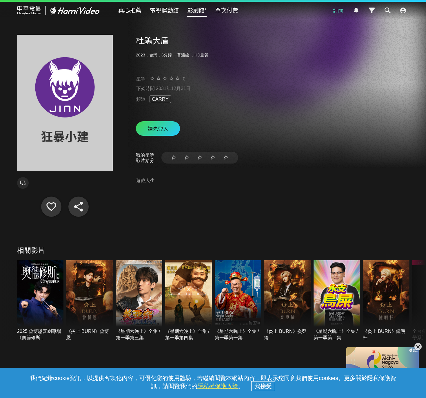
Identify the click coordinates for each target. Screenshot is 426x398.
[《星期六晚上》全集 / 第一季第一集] (238, 300)
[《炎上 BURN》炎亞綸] (287, 300)
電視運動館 (164, 10)
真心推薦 (129, 10)
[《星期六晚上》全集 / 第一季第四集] (188, 300)
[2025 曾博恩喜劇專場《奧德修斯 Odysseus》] (40, 300)
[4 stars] (212, 158)
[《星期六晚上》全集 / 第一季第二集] (337, 300)
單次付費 (226, 10)
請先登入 (158, 128)
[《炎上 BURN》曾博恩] (89, 300)
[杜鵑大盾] (51, 207)
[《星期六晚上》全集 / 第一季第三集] (139, 300)
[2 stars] (186, 158)
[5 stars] (225, 158)
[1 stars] (173, 158)
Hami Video (58, 10)
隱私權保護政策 (217, 386)
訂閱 (338, 10)
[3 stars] (199, 158)
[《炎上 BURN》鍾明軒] (386, 300)
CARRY (160, 99)
